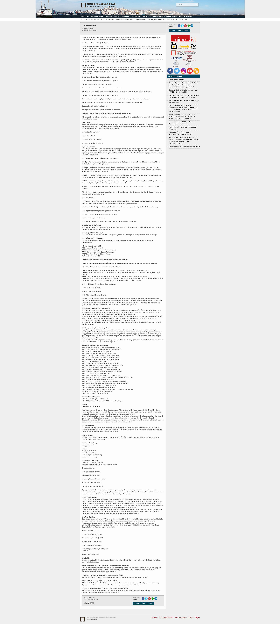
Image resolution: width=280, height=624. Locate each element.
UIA (92, 603)
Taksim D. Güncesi (122, 19)
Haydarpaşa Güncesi (137, 19)
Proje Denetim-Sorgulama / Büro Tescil (172, 19)
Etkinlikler (85, 19)
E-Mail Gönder (183, 30)
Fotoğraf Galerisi (107, 19)
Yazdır (172, 30)
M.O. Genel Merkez (166, 618)
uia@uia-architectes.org (94, 455)
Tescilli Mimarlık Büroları (176, 80)
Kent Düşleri (152, 19)
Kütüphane (95, 19)
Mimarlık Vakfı (180, 618)
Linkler (190, 618)
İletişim (197, 618)
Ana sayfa (85, 16)
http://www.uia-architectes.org (91, 406)
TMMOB (153, 618)
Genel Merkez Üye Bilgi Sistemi (179, 16)
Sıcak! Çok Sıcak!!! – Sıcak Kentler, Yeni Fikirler (184, 146)
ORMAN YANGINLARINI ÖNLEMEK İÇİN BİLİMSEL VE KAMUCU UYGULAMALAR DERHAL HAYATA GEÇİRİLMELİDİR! (182, 117)
